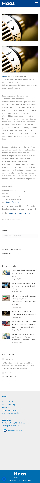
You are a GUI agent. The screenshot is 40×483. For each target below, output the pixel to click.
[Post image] (6, 272)
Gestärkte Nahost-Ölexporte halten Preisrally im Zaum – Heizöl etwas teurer (24, 273)
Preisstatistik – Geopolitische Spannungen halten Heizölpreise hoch (24, 312)
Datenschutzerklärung (24, 480)
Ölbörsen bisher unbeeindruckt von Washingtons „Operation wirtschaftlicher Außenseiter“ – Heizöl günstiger (24, 300)
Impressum (12, 480)
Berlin (4, 76)
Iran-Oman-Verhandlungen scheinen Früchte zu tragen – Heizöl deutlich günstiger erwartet (24, 286)
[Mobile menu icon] (36, 3)
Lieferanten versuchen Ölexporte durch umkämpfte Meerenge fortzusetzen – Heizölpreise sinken (23, 337)
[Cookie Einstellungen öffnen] (4, 480)
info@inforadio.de (13, 202)
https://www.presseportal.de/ (19, 213)
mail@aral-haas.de (12, 413)
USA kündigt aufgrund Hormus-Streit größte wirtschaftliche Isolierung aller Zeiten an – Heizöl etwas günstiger (24, 324)
